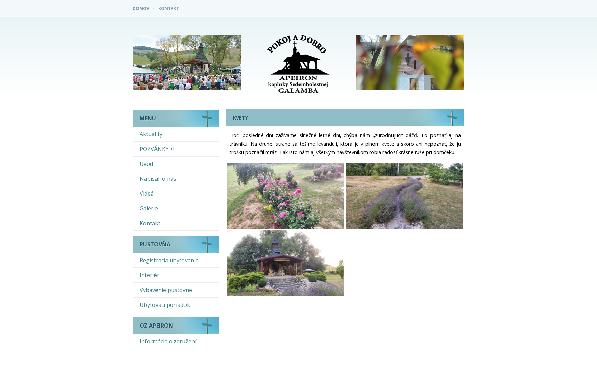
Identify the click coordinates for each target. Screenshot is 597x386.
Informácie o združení (168, 341)
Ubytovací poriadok (165, 305)
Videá (147, 193)
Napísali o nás (158, 178)
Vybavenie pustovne (166, 290)
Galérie (149, 208)
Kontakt (168, 8)
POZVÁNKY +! (157, 149)
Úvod (146, 164)
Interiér (149, 275)
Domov (141, 8)
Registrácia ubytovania (169, 260)
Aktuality (151, 134)
